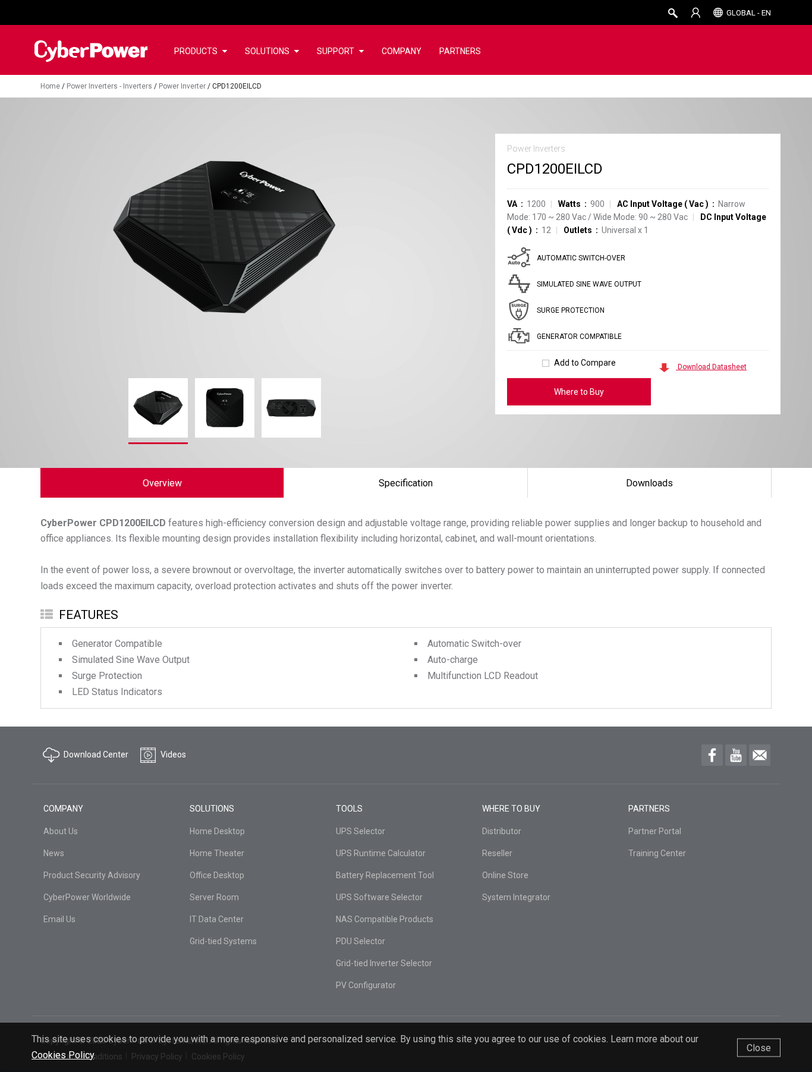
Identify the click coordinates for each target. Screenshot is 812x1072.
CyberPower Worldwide (87, 897)
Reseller (497, 853)
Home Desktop (217, 831)
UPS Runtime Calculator (381, 853)
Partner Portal (654, 831)
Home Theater (217, 853)
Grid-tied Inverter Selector (384, 963)
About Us (60, 831)
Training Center (657, 853)
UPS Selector (360, 831)
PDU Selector (360, 941)
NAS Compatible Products (384, 919)
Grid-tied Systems (223, 941)
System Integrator (516, 897)
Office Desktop (217, 875)
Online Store (505, 875)
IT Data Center (217, 919)
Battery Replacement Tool (385, 875)
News (53, 853)
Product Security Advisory (91, 875)
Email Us (59, 919)
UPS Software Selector (379, 897)
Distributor (501, 831)
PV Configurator (366, 985)
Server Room (214, 897)
